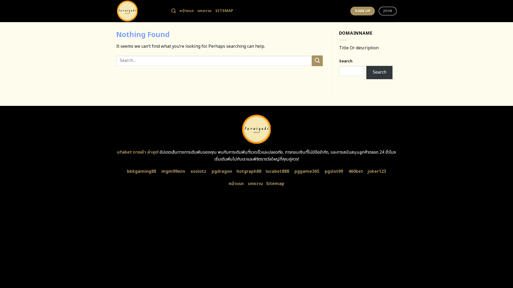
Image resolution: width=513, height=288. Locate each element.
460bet (355, 171)
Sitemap (224, 11)
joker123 (376, 171)
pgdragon (222, 171)
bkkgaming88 (141, 171)
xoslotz (198, 171)
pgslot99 (334, 171)
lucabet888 (277, 171)
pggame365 (306, 171)
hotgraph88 (248, 171)
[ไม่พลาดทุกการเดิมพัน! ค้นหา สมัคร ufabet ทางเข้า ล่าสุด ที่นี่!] (139, 11)
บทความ (204, 11)
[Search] (173, 11)
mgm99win (173, 171)
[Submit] (317, 60)
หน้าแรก (187, 11)
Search (345, 61)
